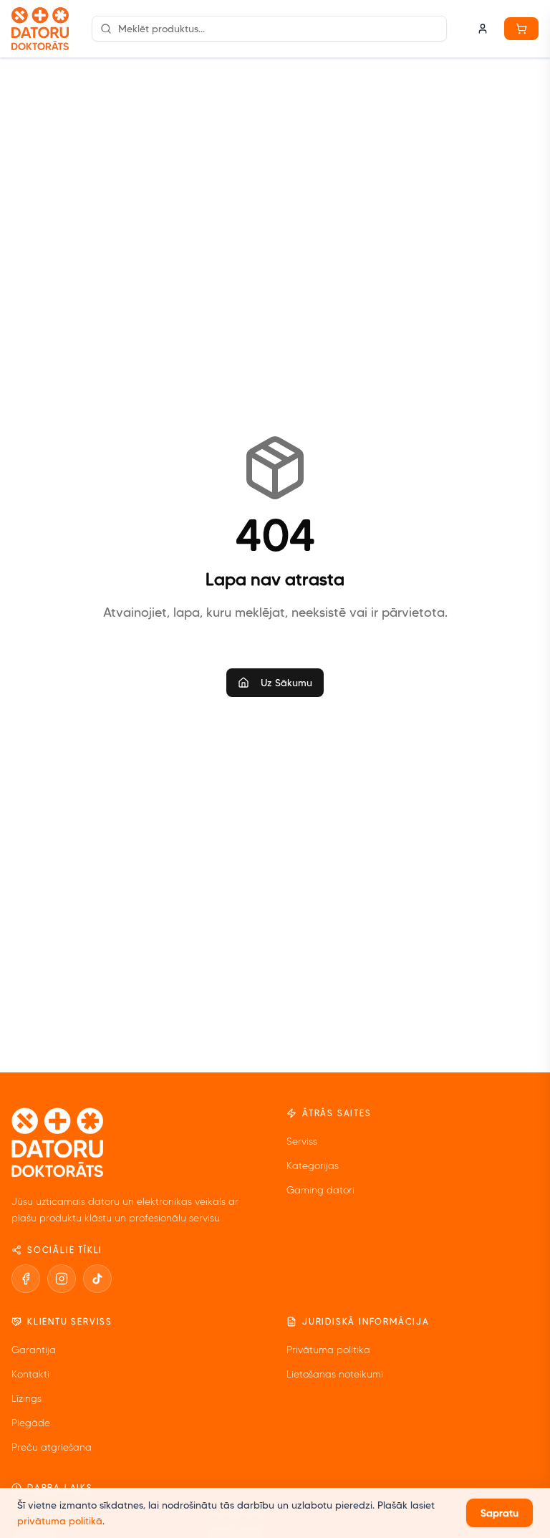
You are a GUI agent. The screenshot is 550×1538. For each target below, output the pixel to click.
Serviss (301, 1141)
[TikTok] (97, 1278)
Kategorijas (312, 1166)
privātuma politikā (59, 1520)
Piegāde (30, 1423)
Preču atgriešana (51, 1447)
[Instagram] (61, 1278)
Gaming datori (320, 1190)
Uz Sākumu (286, 682)
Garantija (33, 1350)
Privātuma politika (328, 1350)
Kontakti (30, 1374)
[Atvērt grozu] (521, 28)
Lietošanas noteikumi (334, 1374)
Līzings (26, 1399)
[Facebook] (25, 1278)
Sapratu (499, 1512)
